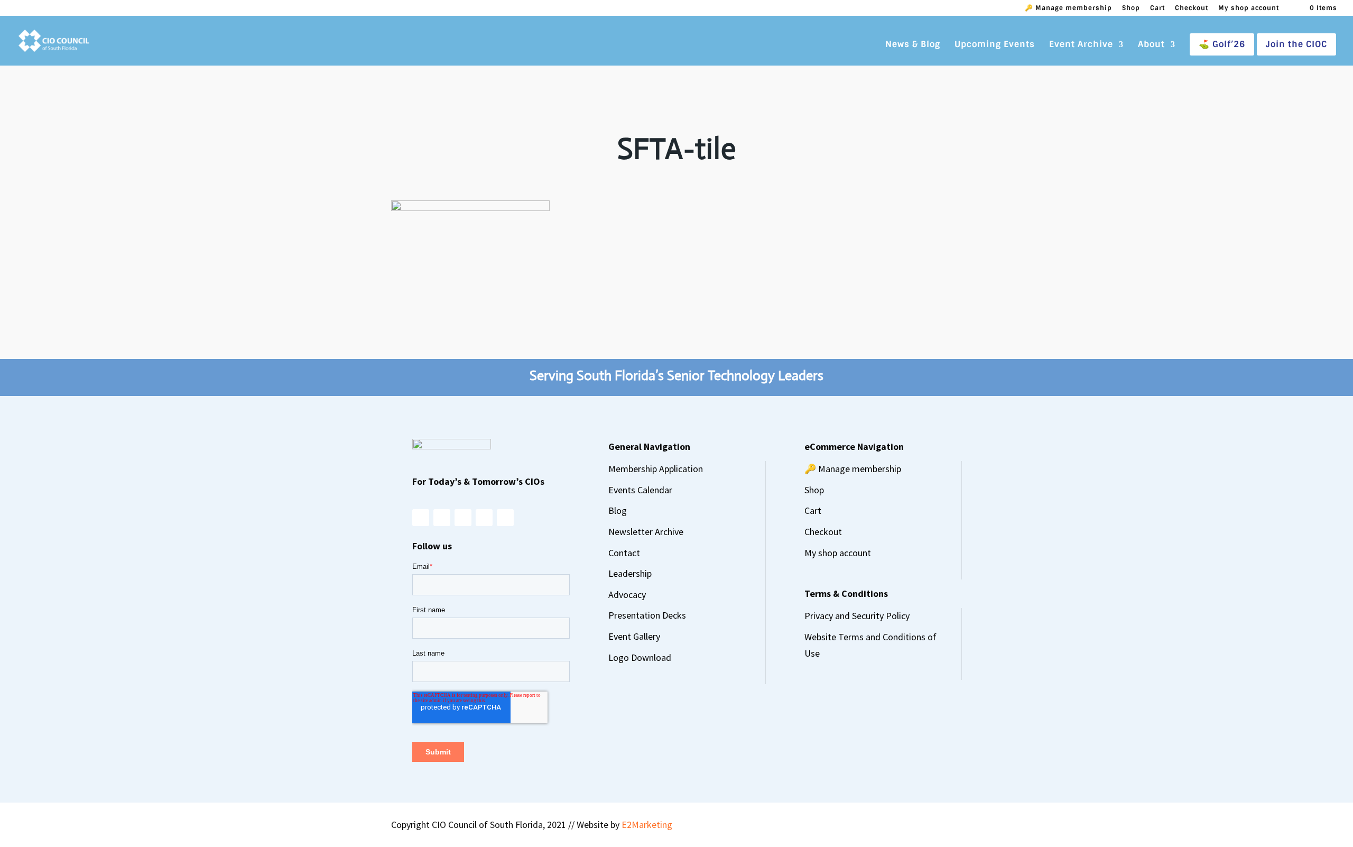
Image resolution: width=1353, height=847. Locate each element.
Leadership (630, 573)
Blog (617, 510)
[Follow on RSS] (505, 517)
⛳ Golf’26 (1222, 44)
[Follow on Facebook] (441, 517)
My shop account (1248, 8)
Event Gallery (634, 636)
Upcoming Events (994, 45)
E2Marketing (647, 824)
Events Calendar (640, 490)
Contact (624, 553)
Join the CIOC (1296, 44)
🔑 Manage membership (1068, 8)
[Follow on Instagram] (420, 517)
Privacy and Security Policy (857, 616)
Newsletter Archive (645, 532)
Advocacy (627, 594)
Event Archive (1081, 45)
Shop (1131, 8)
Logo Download (639, 657)
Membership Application (655, 469)
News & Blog (912, 45)
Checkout (1191, 8)
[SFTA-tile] (470, 207)
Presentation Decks (647, 615)
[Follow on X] (463, 517)
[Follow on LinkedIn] (484, 517)
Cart (1157, 8)
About (1151, 45)
